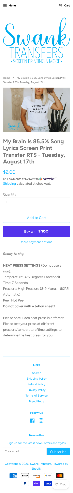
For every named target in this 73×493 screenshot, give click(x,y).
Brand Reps (36, 401)
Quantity (9, 194)
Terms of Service (37, 395)
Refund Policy (36, 384)
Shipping (9, 183)
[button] (36, 179)
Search (36, 373)
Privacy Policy (37, 390)
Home (6, 77)
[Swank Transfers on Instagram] (41, 421)
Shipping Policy (37, 378)
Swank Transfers (40, 464)
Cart (67, 5)
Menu (12, 5)
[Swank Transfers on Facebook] (32, 421)
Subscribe (58, 452)
